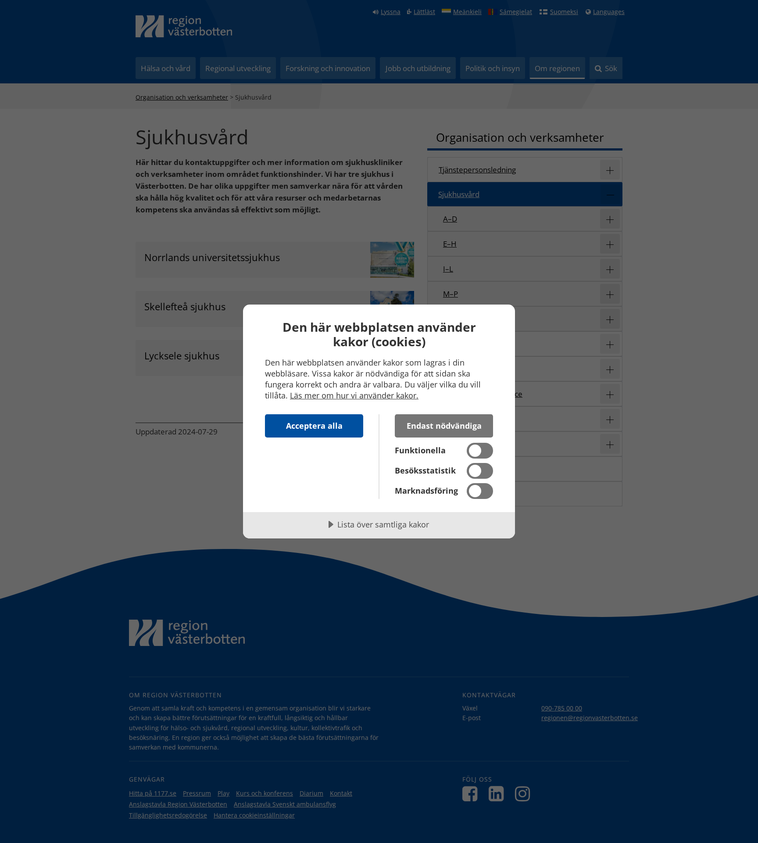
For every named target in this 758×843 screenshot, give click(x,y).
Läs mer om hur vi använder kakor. (354, 395)
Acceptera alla (314, 425)
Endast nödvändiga (444, 425)
